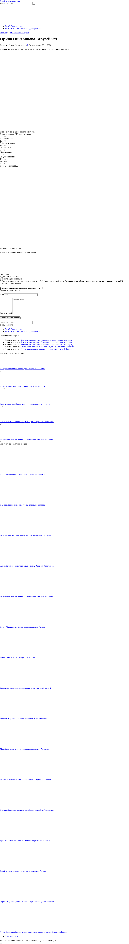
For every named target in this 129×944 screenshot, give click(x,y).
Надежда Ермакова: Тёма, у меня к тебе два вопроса (22, 386)
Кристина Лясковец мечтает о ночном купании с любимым (25, 840)
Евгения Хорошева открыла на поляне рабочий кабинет (24, 718)
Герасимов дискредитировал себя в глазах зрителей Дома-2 (46, 349)
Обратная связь (11, 936)
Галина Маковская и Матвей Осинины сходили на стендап (25, 779)
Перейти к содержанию (10, 1)
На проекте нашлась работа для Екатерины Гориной (22, 369)
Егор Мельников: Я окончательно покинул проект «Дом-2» (25, 404)
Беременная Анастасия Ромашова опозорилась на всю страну (47, 340)
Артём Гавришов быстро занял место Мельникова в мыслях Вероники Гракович (34, 932)
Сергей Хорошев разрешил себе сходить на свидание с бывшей (27, 901)
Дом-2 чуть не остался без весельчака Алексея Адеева (23, 871)
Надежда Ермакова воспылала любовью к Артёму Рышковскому (27, 810)
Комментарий (6, 313)
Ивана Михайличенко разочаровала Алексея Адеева (22, 627)
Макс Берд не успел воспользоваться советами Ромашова (24, 749)
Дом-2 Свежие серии (14, 26)
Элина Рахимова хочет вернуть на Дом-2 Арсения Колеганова (47, 347)
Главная (3, 33)
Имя (2, 294)
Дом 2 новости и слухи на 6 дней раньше (22, 28)
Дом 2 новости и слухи (19, 33)
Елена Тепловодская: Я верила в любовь (17, 657)
